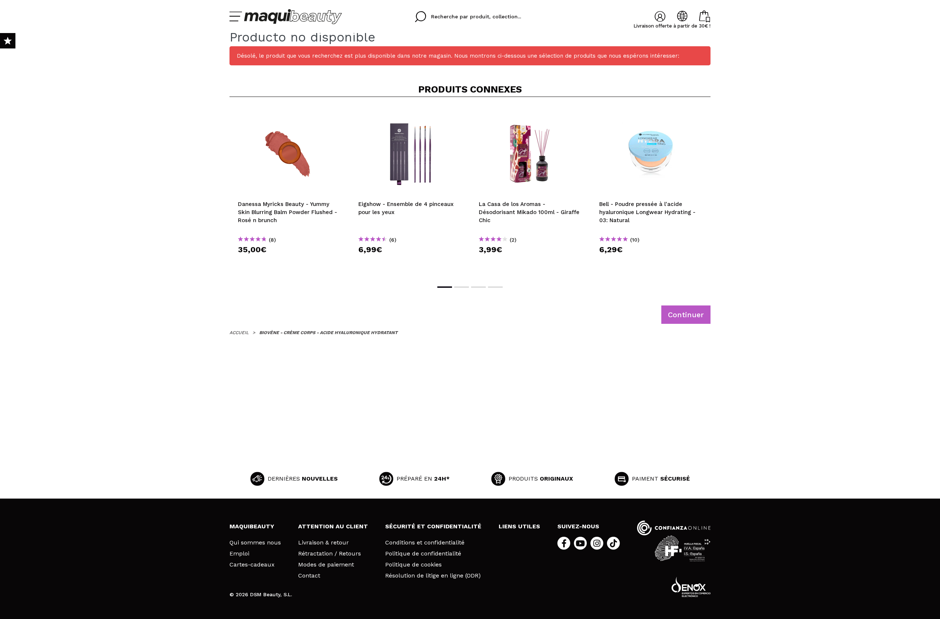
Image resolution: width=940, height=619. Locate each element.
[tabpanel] (289, 190)
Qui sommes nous (255, 543)
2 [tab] (461, 287)
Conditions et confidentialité (424, 543)
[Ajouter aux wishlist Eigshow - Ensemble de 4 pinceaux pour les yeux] (410, 114)
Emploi (239, 554)
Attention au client (333, 526)
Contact (309, 576)
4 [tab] (495, 287)
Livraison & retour (323, 543)
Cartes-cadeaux (252, 565)
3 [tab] (478, 287)
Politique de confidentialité (423, 554)
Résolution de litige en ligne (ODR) (433, 576)
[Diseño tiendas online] (691, 587)
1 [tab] (444, 287)
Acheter (290, 263)
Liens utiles (519, 526)
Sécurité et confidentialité (433, 526)
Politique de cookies (413, 565)
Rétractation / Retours (329, 554)
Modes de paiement (326, 565)
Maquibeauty (251, 526)
